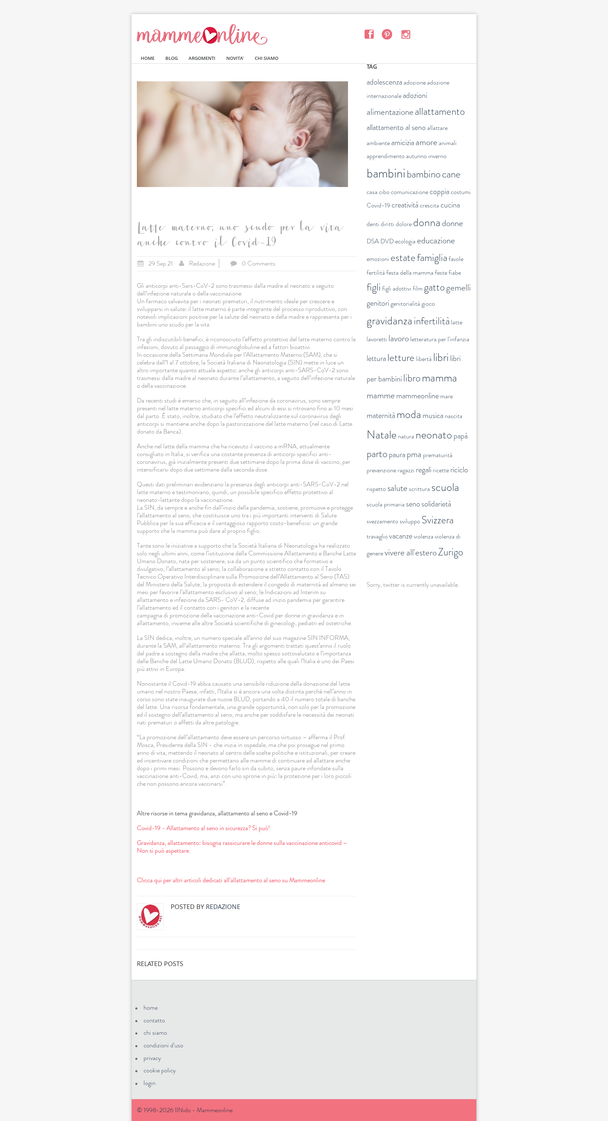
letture (400, 357)
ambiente (378, 143)
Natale (382, 434)
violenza (423, 536)
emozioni (378, 258)
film (418, 288)
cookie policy (160, 1070)
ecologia (405, 241)
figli (374, 287)
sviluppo (410, 521)
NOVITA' (235, 58)
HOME (147, 58)
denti (373, 224)
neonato (434, 434)
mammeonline (417, 395)
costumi (461, 192)
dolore (404, 224)
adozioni (415, 95)
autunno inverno (426, 156)
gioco (428, 303)
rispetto (376, 488)
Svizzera (438, 520)
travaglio (377, 536)
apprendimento (386, 156)
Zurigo (450, 552)
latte (456, 322)
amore (426, 142)
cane (451, 174)
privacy (152, 1058)
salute (397, 488)
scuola (445, 487)
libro (411, 378)
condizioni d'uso (163, 1045)
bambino (424, 174)
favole (456, 258)
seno (413, 503)
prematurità (437, 455)
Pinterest (387, 34)
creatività (405, 204)
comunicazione (409, 192)
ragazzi (406, 470)
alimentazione (390, 112)
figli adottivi (396, 288)
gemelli (458, 287)
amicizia (402, 142)
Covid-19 (378, 205)
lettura (376, 358)
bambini (386, 173)
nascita (453, 416)
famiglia (432, 257)
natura (406, 436)
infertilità (432, 321)
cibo (384, 192)
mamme (381, 395)
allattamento (440, 111)
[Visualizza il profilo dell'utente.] (150, 916)
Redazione (202, 263)
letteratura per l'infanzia (439, 339)
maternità (381, 415)
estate (403, 257)
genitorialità (405, 303)
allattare (437, 127)
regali (423, 469)
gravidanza (389, 320)
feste (441, 272)
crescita (429, 205)
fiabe (455, 272)
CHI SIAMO (266, 58)
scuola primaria (386, 504)
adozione (415, 82)
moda (409, 414)
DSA (373, 241)
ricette (441, 470)
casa (372, 192)
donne (452, 223)
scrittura (419, 488)
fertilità (376, 272)
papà (461, 435)
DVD (387, 241)
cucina (450, 204)
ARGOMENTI (202, 58)
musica (433, 415)
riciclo (459, 469)
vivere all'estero (411, 552)
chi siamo (155, 1032)
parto (377, 454)
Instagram (405, 34)
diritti (387, 224)
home (151, 1007)
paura (397, 454)
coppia (439, 191)
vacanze (400, 535)
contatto (154, 1020)
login (150, 1083)
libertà (424, 358)
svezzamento (382, 521)
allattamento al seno (396, 127)
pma (414, 454)
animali (448, 143)
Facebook (368, 34)
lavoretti (377, 339)
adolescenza (384, 81)
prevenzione (381, 470)
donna (427, 222)
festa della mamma (409, 272)
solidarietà (436, 503)
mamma (439, 377)
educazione (436, 240)
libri (441, 357)
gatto (434, 287)
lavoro (398, 338)
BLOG (171, 58)
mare (446, 396)
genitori (378, 303)
